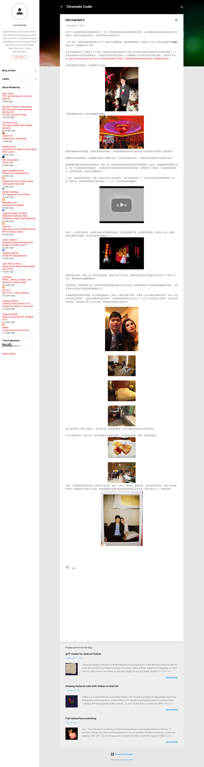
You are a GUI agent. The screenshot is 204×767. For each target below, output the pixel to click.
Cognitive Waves (10, 253)
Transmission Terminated (14, 138)
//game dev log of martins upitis (17, 181)
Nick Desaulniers (10, 160)
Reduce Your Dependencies (15, 173)
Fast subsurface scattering (81, 718)
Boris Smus (7, 93)
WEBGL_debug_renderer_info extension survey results (16, 281)
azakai (5, 327)
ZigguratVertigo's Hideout (14, 213)
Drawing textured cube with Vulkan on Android (92, 686)
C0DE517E (7, 136)
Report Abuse (9, 353)
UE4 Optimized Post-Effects (16, 194)
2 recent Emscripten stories (15, 330)
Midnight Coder (9, 202)
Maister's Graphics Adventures (17, 106)
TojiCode (6, 226)
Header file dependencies (14, 255)
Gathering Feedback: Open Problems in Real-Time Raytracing (18, 217)
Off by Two (7, 162)
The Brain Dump (9, 122)
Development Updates (13, 205)
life (73, 568)
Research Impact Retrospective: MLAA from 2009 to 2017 (17, 243)
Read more (172, 677)
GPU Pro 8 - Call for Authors (15, 293)
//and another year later (13, 184)
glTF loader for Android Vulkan (83, 653)
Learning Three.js (10, 301)
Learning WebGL (10, 314)
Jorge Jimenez (9, 239)
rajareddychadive (127, 760)
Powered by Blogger (123, 754)
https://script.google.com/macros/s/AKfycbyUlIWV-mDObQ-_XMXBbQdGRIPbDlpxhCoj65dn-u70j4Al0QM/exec (119, 58)
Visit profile (19, 57)
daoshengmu (19, 25)
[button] (176, 20)
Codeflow (7, 277)
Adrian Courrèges (10, 192)
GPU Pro (6, 290)
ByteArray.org (8, 146)
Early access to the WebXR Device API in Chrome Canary (19, 230)
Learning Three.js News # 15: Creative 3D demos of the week (17, 305)
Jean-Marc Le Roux (11, 263)
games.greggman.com (13, 170)
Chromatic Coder (79, 7)
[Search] (181, 7)
